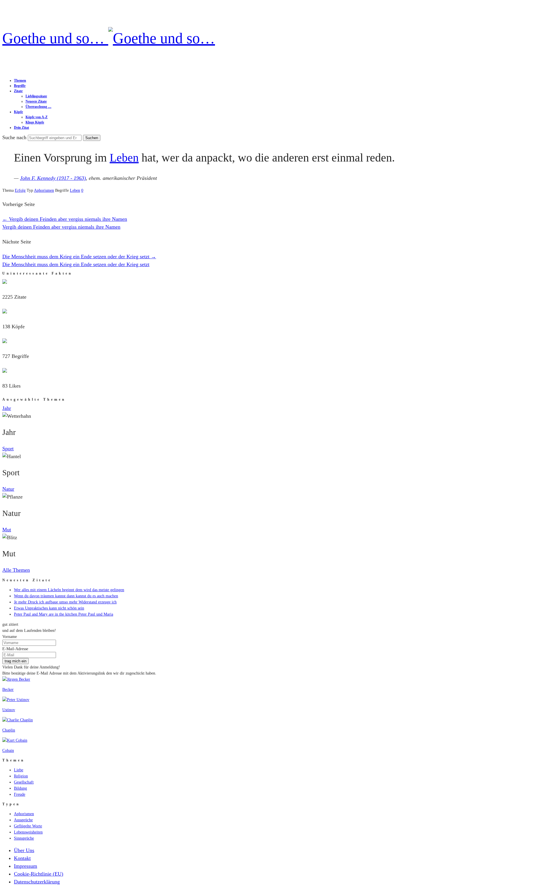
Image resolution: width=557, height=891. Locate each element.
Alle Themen (16, 570)
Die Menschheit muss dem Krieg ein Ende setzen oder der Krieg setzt (79, 256)
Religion (21, 776)
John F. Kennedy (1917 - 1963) (53, 178)
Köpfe (18, 112)
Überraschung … (38, 107)
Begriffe (20, 86)
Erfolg (20, 190)
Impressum (25, 866)
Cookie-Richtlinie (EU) (38, 874)
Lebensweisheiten (28, 832)
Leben (124, 157)
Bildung (20, 788)
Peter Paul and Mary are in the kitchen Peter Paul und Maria (63, 614)
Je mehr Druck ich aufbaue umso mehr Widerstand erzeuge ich (65, 602)
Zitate (18, 91)
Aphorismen (44, 190)
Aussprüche (23, 820)
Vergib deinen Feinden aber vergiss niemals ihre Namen (64, 219)
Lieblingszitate (36, 96)
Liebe (18, 770)
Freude (19, 794)
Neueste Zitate (36, 101)
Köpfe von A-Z (37, 117)
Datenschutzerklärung (37, 882)
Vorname (9, 636)
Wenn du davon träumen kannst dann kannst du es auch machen (66, 596)
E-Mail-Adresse (15, 649)
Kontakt (22, 858)
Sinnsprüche (24, 838)
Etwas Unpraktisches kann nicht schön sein (49, 608)
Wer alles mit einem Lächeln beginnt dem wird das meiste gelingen (69, 590)
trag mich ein (15, 661)
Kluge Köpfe (35, 122)
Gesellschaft (24, 782)
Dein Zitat (21, 128)
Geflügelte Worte (28, 826)
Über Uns (24, 850)
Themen (20, 80)
